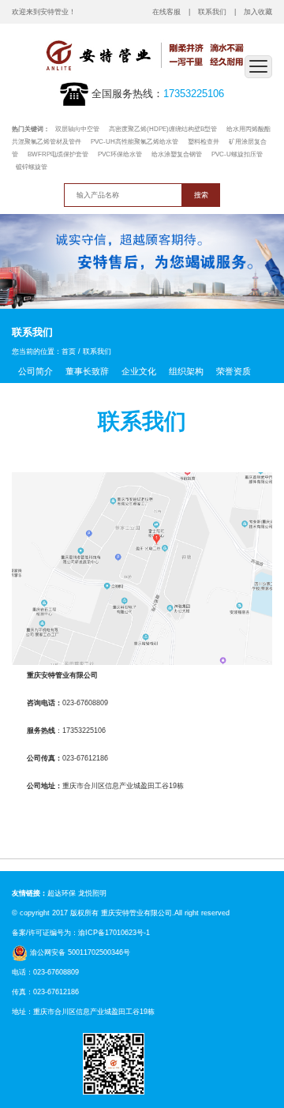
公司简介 (35, 371)
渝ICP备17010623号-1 (114, 932)
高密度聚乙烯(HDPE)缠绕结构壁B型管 (163, 129)
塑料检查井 (203, 141)
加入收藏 (258, 11)
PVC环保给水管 (120, 154)
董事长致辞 (87, 371)
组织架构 (186, 371)
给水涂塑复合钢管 (176, 154)
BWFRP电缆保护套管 (58, 154)
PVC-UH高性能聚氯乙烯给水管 (134, 141)
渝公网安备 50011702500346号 (79, 952)
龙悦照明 (92, 892)
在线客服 (166, 11)
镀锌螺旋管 (31, 167)
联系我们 (212, 11)
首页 (69, 351)
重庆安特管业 (122, 912)
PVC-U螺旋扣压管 (237, 154)
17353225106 (193, 94)
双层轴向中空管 (77, 129)
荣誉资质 (233, 371)
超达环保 (61, 892)
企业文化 (138, 371)
